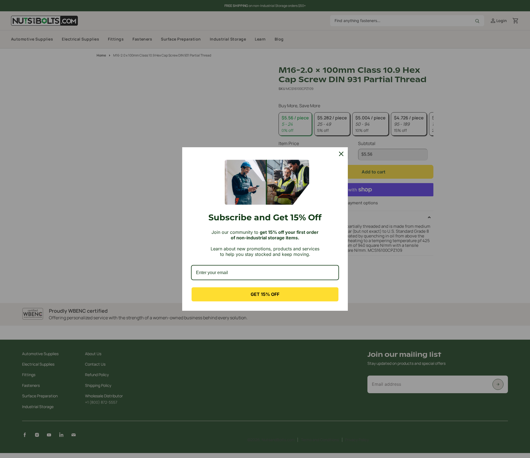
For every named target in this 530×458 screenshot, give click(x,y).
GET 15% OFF (265, 294)
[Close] (341, 153)
